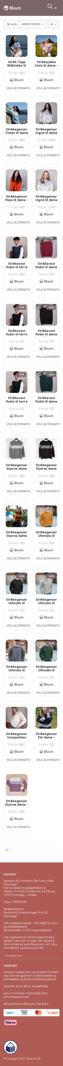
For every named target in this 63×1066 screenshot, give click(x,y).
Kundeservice (14, 955)
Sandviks (9, 972)
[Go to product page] (16, 46)
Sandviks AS (33, 1058)
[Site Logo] (12, 8)
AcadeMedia (40, 986)
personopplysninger (16, 996)
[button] (55, 8)
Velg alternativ (18, 88)
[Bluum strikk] (17, 79)
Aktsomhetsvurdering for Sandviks (26, 1004)
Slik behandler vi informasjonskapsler (27, 930)
